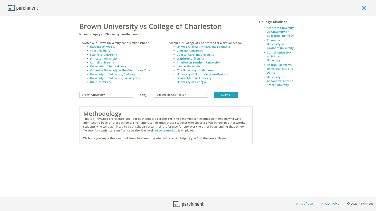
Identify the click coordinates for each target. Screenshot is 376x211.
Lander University (189, 66)
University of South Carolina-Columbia (203, 47)
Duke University (100, 82)
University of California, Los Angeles (115, 78)
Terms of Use (303, 203)
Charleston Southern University (198, 62)
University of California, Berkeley (112, 74)
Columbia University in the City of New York (120, 70)
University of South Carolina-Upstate (202, 74)
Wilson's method (166, 130)
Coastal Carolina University (195, 54)
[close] (364, 7)
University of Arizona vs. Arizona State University (280, 81)
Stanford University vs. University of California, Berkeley (280, 32)
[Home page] (23, 8)
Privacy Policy (330, 203)
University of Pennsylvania (108, 66)
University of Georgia (191, 82)
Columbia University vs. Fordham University (280, 44)
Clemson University (190, 51)
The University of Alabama (195, 70)
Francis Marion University (194, 78)
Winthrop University (190, 58)
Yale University (100, 51)
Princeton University (104, 58)
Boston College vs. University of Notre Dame (280, 68)
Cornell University (102, 62)
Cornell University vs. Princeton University (279, 56)
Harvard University (103, 47)
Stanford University (103, 54)
